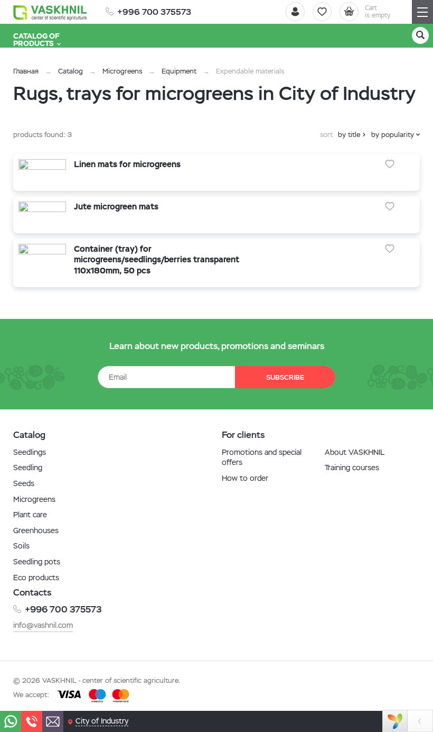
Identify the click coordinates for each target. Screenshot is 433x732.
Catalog (70, 71)
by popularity (392, 134)
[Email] (52, 721)
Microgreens (122, 71)
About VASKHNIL (354, 452)
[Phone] (31, 721)
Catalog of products (36, 39)
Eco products (36, 577)
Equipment (179, 71)
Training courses (352, 467)
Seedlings (29, 452)
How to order (245, 478)
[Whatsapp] (10, 721)
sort (326, 134)
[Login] (295, 11)
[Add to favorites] (390, 164)
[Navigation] (422, 12)
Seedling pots (36, 561)
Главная (26, 71)
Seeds (23, 483)
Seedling (27, 467)
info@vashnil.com (43, 625)
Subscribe (285, 377)
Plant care (30, 514)
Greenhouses (36, 530)
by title (349, 134)
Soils (21, 546)
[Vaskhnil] (50, 12)
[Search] (420, 35)
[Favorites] (322, 11)
